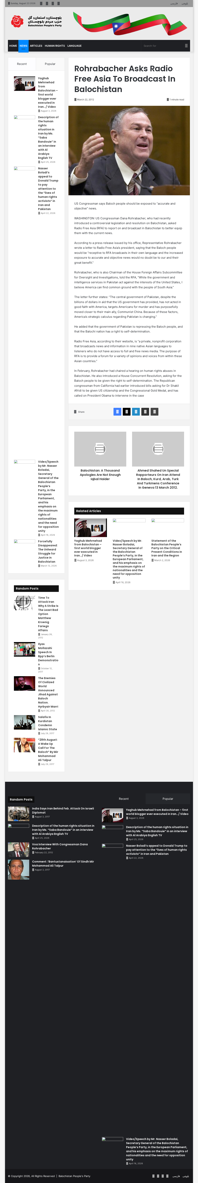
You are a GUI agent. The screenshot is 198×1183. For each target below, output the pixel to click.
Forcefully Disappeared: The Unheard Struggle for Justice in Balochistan (48, 551)
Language (74, 45)
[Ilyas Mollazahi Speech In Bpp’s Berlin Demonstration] (24, 649)
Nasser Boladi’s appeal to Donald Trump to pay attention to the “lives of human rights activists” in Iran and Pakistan (48, 188)
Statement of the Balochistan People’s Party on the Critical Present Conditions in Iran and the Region (166, 548)
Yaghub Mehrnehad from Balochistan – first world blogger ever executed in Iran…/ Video (88, 548)
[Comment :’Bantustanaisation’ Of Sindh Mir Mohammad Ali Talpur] (18, 870)
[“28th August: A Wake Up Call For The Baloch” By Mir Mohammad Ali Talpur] (24, 745)
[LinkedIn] (136, 412)
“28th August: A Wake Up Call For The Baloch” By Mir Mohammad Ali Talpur (48, 750)
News (23, 45)
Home (13, 45)
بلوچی (185, 3)
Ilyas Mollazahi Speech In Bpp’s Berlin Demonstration (48, 654)
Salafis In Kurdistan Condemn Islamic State (47, 723)
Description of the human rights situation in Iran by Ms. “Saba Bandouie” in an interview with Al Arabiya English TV (63, 830)
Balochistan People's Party (74, 1176)
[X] (127, 412)
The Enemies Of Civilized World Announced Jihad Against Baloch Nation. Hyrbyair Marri (48, 692)
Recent (22, 64)
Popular (50, 64)
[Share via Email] (145, 412)
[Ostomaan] (36, 21)
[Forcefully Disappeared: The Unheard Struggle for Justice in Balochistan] (24, 546)
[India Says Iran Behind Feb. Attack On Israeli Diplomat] (18, 814)
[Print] (154, 412)
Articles (36, 45)
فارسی (174, 3)
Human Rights (55, 45)
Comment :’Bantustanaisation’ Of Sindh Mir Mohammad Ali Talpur (63, 864)
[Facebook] (117, 412)
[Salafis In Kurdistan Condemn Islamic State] (24, 722)
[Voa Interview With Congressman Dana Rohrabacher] (18, 849)
